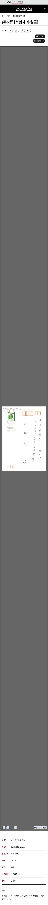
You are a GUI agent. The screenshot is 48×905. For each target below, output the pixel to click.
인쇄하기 (41, 36)
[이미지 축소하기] (7, 827)
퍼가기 (10, 30)
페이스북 (22, 30)
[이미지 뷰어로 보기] (15, 827)
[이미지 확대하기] (4, 827)
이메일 (28, 30)
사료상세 (8, 16)
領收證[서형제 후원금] (19, 16)
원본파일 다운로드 (39, 41)
